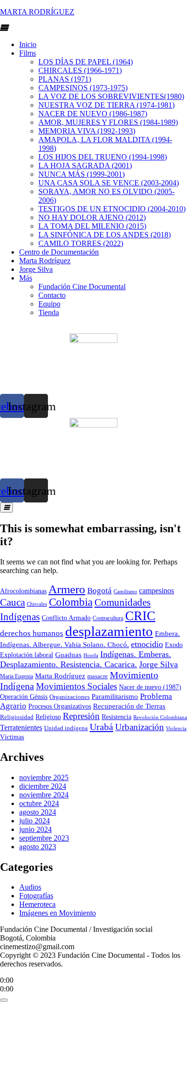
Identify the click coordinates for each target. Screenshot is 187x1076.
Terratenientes (21, 727)
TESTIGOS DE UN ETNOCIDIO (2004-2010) (112, 209)
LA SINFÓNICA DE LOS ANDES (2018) (104, 235)
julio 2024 (34, 821)
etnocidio (147, 644)
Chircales (37, 604)
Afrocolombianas (23, 591)
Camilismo (125, 591)
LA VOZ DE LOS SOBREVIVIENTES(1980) (111, 96)
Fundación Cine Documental (82, 286)
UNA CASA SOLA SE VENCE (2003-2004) (108, 183)
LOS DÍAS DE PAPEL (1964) (85, 62)
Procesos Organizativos (59, 706)
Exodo (174, 644)
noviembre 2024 (44, 795)
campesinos (156, 591)
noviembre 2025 (44, 777)
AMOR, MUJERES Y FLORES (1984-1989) (108, 122)
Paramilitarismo (115, 696)
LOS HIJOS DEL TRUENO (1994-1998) (102, 157)
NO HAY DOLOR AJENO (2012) (92, 217)
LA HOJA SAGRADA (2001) (85, 165)
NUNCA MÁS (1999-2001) (81, 174)
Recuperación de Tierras (129, 706)
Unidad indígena (66, 728)
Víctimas (12, 737)
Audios (30, 887)
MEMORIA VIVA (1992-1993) (86, 131)
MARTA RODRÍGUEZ (37, 12)
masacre (97, 676)
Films (27, 53)
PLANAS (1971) (64, 79)
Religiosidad (17, 717)
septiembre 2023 (44, 838)
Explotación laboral (26, 655)
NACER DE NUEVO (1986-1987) (92, 114)
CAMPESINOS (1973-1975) (83, 88)
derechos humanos (31, 633)
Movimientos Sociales (76, 686)
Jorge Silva (36, 269)
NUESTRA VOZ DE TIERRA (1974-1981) (106, 105)
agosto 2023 (37, 847)
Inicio (27, 44)
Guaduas (68, 654)
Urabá (101, 726)
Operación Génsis (23, 696)
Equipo (49, 304)
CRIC (140, 616)
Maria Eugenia (16, 676)
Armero (66, 589)
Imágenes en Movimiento (57, 913)
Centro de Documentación (59, 252)
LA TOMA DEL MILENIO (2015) (92, 226)
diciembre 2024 (42, 786)
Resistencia (116, 717)
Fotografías (36, 896)
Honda (90, 655)
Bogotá (99, 590)
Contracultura (108, 618)
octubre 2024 (39, 803)
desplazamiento (109, 631)
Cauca (12, 602)
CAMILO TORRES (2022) (80, 243)
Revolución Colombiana (160, 717)
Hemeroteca (37, 904)
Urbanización (139, 727)
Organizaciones (69, 696)
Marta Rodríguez (44, 261)
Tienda (48, 312)
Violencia (176, 728)
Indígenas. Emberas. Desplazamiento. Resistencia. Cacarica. (85, 659)
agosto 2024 (37, 812)
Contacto (52, 295)
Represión (81, 716)
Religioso (48, 717)
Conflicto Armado (66, 618)
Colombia (71, 602)
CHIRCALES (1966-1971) (80, 70)
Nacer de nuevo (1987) (150, 687)
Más (25, 278)
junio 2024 (35, 829)
